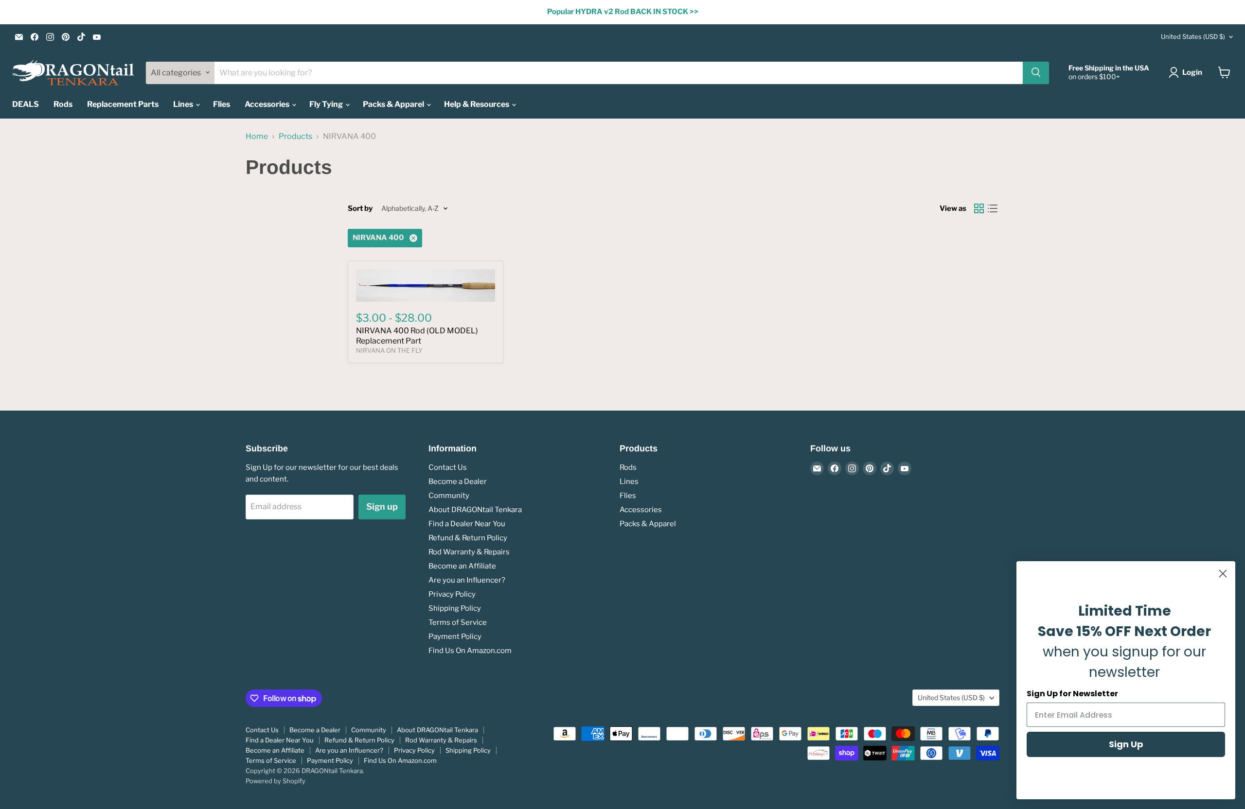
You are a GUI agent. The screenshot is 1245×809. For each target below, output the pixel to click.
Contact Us (447, 467)
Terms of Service (457, 622)
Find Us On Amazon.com (470, 650)
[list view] (992, 208)
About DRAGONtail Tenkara (475, 509)
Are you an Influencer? (466, 580)
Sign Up (1126, 744)
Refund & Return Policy (467, 538)
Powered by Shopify (275, 781)
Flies (221, 104)
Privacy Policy (452, 594)
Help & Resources (477, 104)
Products (295, 136)
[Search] (1036, 72)
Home (257, 136)
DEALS (25, 104)
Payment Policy (454, 636)
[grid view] (979, 208)
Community (448, 495)
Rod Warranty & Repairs (469, 552)
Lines (184, 104)
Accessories (268, 104)
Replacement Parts (123, 104)
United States (1193, 36)
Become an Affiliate (462, 566)
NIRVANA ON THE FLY (389, 350)
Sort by (360, 209)
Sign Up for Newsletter (1072, 693)
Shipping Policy (454, 608)
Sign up (382, 506)
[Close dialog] (1222, 573)
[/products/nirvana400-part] (425, 285)
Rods (62, 104)
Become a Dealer (457, 481)
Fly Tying (326, 104)
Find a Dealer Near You (466, 523)
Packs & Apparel (394, 104)
